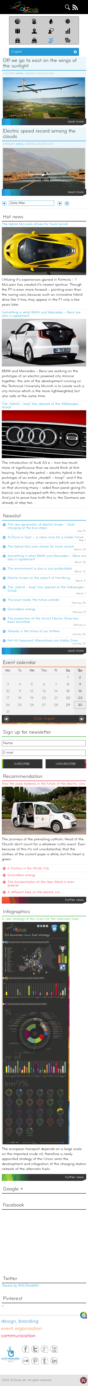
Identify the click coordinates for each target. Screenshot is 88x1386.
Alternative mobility (24, 7)
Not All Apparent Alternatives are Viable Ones (42, 640)
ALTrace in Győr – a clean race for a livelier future (45, 537)
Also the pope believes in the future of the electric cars (43, 784)
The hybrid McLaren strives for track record (35, 224)
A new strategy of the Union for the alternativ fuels (40, 919)
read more (76, 651)
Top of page (83, 1315)
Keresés (67, 7)
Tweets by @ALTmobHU (20, 1286)
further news (74, 900)
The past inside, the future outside (33, 600)
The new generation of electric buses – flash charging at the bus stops (41, 526)
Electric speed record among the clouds (39, 134)
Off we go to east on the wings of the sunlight (40, 63)
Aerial (20, 73)
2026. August (44, 718)
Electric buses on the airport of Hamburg (38, 578)
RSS (75, 7)
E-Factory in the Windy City (28, 868)
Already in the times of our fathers (33, 631)
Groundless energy (21, 609)
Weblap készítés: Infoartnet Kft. (83, 1380)
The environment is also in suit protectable (39, 568)
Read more (76, 121)
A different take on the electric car (33, 892)
